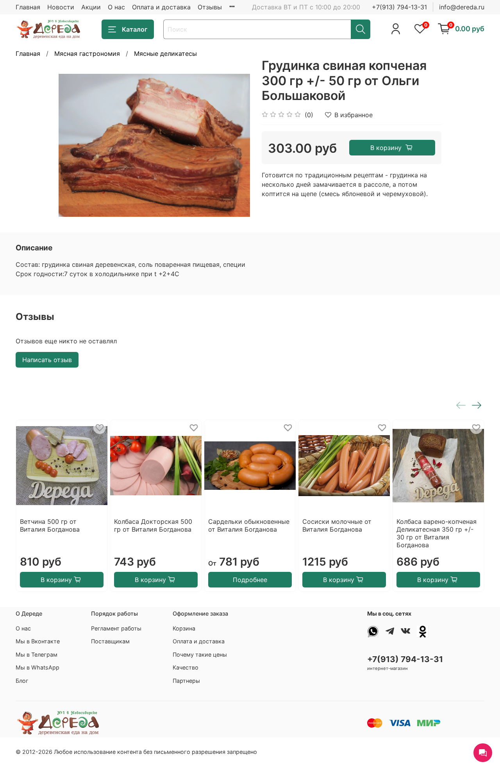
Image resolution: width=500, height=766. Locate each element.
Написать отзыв (47, 360)
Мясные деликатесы (165, 53)
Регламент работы (116, 628)
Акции (91, 7)
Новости (60, 7)
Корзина (184, 628)
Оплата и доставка (161, 7)
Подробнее (250, 580)
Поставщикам (110, 641)
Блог (22, 680)
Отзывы (210, 7)
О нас (116, 7)
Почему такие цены (200, 654)
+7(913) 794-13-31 (399, 7)
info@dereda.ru (461, 7)
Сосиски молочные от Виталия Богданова (336, 525)
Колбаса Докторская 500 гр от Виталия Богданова (153, 525)
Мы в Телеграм (36, 654)
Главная (28, 7)
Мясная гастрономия (87, 53)
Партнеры (186, 680)
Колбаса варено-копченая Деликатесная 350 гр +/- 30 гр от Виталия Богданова (436, 533)
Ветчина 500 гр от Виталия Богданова (50, 525)
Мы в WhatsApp (37, 667)
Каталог (134, 29)
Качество (185, 667)
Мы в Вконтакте (38, 641)
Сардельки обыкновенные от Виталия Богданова (248, 525)
